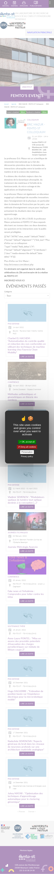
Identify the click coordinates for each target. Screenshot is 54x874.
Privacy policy (27, 456)
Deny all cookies (28, 447)
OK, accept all (28, 442)
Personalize (27, 452)
